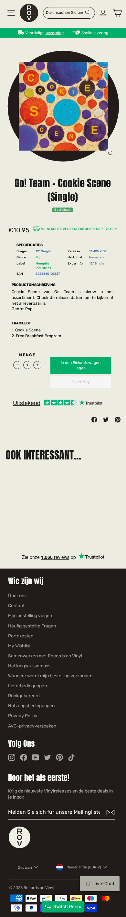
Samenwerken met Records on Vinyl (45, 656)
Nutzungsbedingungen (31, 706)
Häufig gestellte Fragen (32, 626)
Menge (27, 355)
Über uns (17, 595)
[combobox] (65, 12)
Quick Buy (81, 382)
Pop (38, 257)
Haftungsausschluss (29, 666)
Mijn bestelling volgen (30, 615)
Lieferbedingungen (27, 686)
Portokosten (20, 636)
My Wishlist (19, 646)
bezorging (55, 33)
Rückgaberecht (24, 696)
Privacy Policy (22, 715)
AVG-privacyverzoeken (32, 726)
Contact (16, 605)
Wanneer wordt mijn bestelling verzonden (50, 676)
